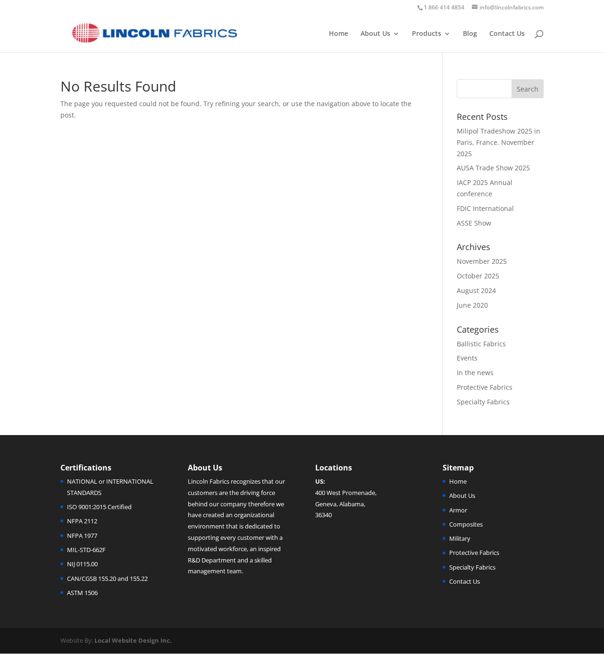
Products (426, 34)
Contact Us (507, 34)
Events (467, 357)
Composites (466, 524)
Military (459, 538)
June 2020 (472, 305)
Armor (458, 510)
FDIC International (485, 208)
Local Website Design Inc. (133, 640)
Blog (470, 34)
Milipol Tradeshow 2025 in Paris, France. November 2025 (498, 142)
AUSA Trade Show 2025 (493, 167)
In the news (475, 372)
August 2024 (476, 290)
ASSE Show (474, 222)
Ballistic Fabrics (481, 343)
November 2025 (482, 261)
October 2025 (478, 275)
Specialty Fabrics (483, 401)
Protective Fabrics (484, 387)
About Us (375, 34)
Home (338, 34)
